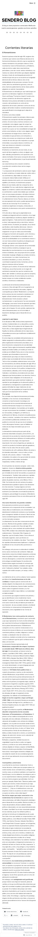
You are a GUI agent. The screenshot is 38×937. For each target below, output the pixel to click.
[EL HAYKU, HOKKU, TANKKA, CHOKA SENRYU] (27, 32)
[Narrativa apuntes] (7, 32)
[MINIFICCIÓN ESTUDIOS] (20, 32)
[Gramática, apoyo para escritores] (10, 32)
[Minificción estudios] (17, 32)
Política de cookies (19, 929)
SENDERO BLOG (19, 20)
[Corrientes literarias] (14, 32)
